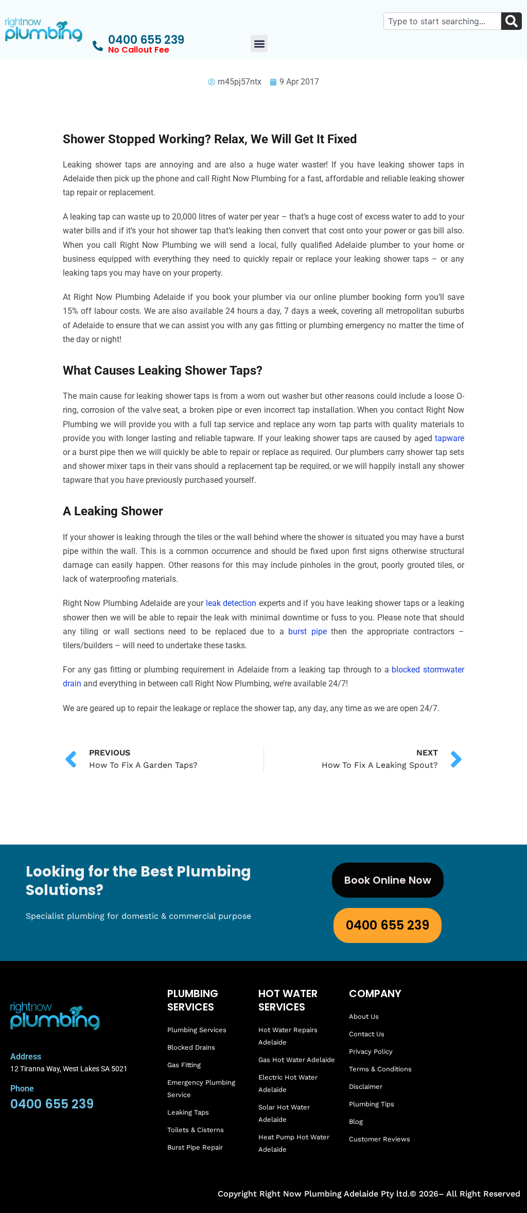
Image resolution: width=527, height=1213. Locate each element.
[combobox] (442, 21)
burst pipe (307, 631)
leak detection (231, 603)
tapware (449, 438)
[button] (259, 43)
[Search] (511, 21)
